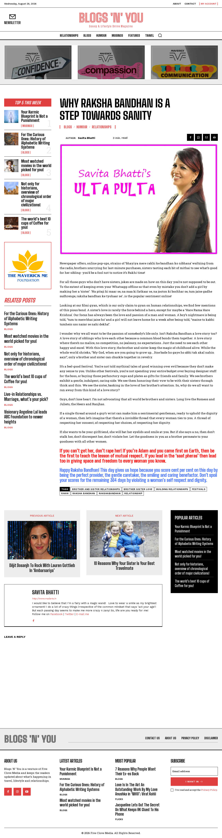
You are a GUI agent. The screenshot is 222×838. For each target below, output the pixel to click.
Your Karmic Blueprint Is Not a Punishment (34, 116)
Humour (81, 127)
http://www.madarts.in (44, 598)
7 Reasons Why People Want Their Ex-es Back (135, 771)
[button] (160, 35)
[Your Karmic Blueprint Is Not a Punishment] (11, 116)
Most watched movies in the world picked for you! (36, 165)
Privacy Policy (209, 789)
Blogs (25, 152)
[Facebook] (190, 137)
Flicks (119, 799)
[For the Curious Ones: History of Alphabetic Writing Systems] (11, 139)
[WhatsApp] (198, 137)
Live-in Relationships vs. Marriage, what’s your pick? (26, 397)
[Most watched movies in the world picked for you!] (11, 165)
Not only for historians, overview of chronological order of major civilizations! (36, 194)
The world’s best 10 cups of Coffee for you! (36, 223)
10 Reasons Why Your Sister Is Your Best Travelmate (124, 566)
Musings (27, 125)
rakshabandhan (110, 493)
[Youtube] (27, 791)
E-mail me (82, 614)
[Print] (214, 137)
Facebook (56, 614)
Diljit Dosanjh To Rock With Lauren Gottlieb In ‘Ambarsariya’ (42, 568)
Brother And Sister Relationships (96, 489)
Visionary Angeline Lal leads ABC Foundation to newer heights (25, 416)
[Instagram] (17, 791)
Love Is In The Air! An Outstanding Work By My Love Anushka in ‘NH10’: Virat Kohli (136, 789)
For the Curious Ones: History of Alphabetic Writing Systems (35, 141)
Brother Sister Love (138, 489)
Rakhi (65, 493)
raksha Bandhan (83, 493)
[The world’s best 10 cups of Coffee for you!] (11, 223)
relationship (133, 493)
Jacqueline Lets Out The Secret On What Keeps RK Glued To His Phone (137, 809)
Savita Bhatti (86, 138)
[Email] (206, 137)
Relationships (102, 127)
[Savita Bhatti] (63, 138)
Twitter (69, 614)
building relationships (172, 489)
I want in (192, 781)
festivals (199, 489)
